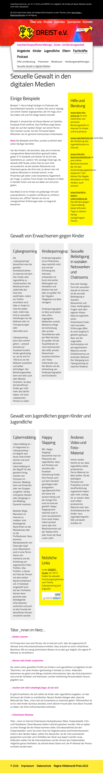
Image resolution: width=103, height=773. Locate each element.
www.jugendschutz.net (82, 138)
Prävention (43, 61)
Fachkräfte (80, 50)
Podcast (22, 56)
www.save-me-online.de (78, 114)
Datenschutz (44, 766)
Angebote (23, 50)
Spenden (59, 21)
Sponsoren (74, 21)
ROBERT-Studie (49, 571)
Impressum (27, 766)
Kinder (37, 50)
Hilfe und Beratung (26, 61)
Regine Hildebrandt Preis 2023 (71, 766)
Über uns (36, 21)
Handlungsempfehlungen (77, 61)
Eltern (66, 50)
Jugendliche (52, 50)
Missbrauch (56, 61)
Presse (48, 21)
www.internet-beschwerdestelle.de (81, 155)
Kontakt (88, 21)
